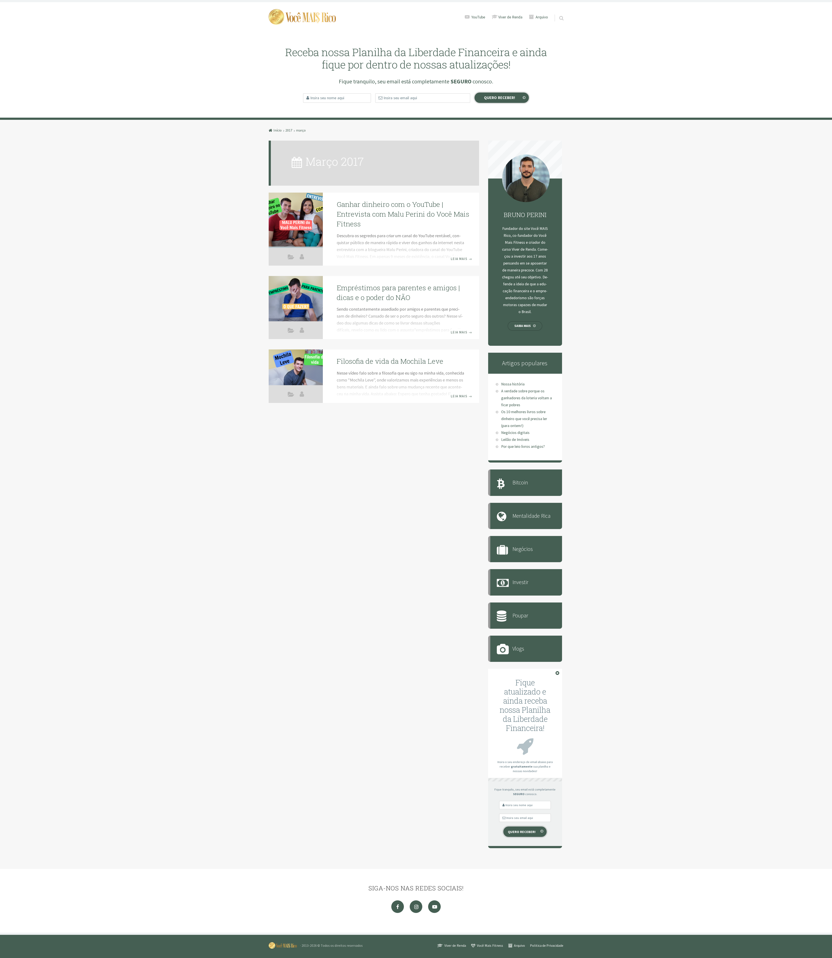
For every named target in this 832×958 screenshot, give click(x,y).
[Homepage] (302, 17)
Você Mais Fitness (490, 945)
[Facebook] (397, 906)
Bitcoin (520, 482)
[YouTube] (434, 906)
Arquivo (542, 17)
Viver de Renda (510, 17)
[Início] (284, 945)
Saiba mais (522, 326)
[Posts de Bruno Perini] (301, 257)
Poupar (520, 615)
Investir (520, 582)
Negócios (291, 258)
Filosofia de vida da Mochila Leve (390, 361)
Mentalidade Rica (291, 331)
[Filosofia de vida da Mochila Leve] (296, 369)
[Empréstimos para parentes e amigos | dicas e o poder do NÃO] (296, 299)
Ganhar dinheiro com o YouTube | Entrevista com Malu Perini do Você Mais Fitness (403, 214)
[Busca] (557, 12)
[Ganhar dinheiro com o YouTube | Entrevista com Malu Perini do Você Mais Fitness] (296, 220)
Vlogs (518, 648)
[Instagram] (416, 906)
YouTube (478, 17)
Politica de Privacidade (546, 945)
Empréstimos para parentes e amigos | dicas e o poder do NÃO (398, 292)
